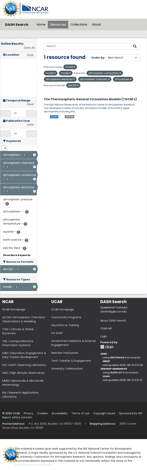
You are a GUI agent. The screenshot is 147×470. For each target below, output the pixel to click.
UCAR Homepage (62, 309)
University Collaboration (67, 369)
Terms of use (80, 413)
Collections (78, 24)
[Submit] (135, 46)
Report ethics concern (17, 417)
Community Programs (66, 317)
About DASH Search (113, 320)
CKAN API (106, 328)
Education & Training (65, 325)
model (54, 117)
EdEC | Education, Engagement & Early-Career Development (24, 355)
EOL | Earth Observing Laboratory (24, 365)
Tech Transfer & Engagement (71, 361)
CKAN (106, 347)
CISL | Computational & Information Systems (17, 343)
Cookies (42, 413)
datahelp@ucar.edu (113, 311)
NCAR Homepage (13, 309)
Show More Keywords (16, 255)
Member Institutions (64, 353)
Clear (30, 54)
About (96, 24)
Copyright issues (104, 413)
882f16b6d (117, 357)
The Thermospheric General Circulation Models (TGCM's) (90, 99)
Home (41, 24)
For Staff (57, 333)
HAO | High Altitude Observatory (23, 373)
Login (103, 336)
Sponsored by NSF (131, 413)
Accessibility (59, 413)
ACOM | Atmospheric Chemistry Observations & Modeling (23, 319)
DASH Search (16, 24)
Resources (58, 24)
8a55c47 (116, 372)
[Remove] (74, 67)
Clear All (29, 47)
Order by (97, 58)
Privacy (28, 413)
